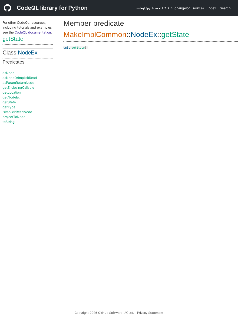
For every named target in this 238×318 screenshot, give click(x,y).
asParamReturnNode (18, 83)
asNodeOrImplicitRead (20, 78)
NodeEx (27, 52)
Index (212, 8)
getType (9, 107)
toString (9, 122)
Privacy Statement (150, 313)
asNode (8, 73)
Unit (66, 47)
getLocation (12, 92)
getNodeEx (11, 97)
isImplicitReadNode (17, 112)
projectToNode (14, 117)
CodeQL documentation (33, 32)
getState (13, 39)
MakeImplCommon (94, 34)
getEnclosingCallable (18, 87)
